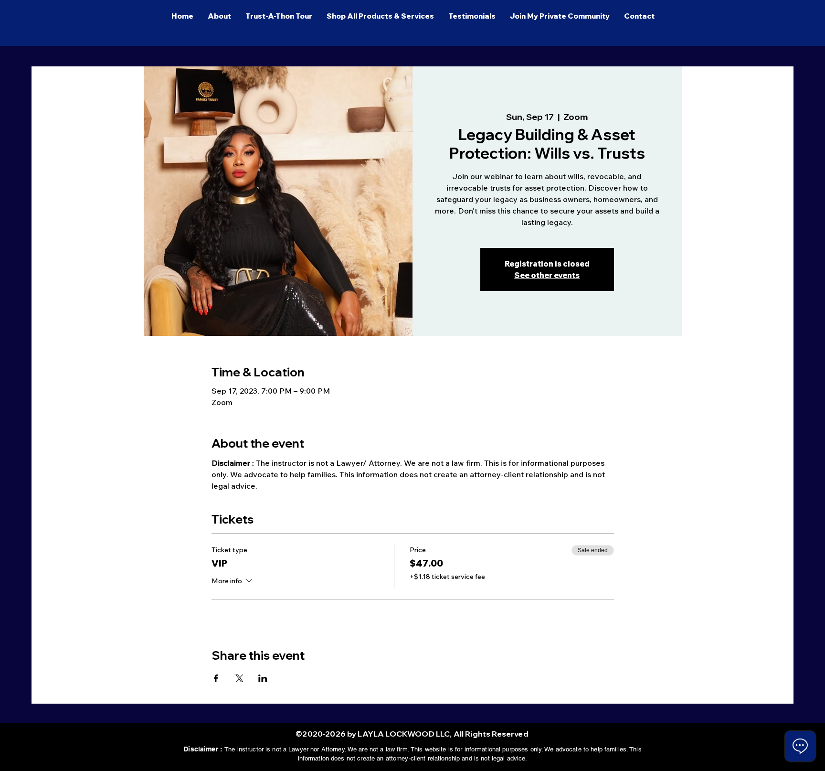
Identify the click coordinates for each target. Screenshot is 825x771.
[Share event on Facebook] (216, 678)
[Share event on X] (239, 678)
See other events (547, 275)
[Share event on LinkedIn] (262, 678)
